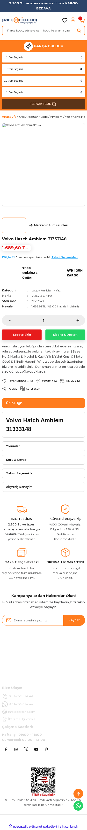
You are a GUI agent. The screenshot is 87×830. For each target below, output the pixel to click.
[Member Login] (73, 20)
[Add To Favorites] (17, 380)
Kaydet (74, 620)
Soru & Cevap (16, 460)
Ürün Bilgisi (14, 403)
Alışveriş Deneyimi (19, 487)
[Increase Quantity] (80, 320)
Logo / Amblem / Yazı (46, 290)
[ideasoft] (18, 826)
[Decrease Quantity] (6, 320)
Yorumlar (13, 446)
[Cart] (82, 20)
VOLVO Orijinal (42, 296)
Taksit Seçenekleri (64, 257)
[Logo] (19, 20)
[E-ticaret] (43, 826)
